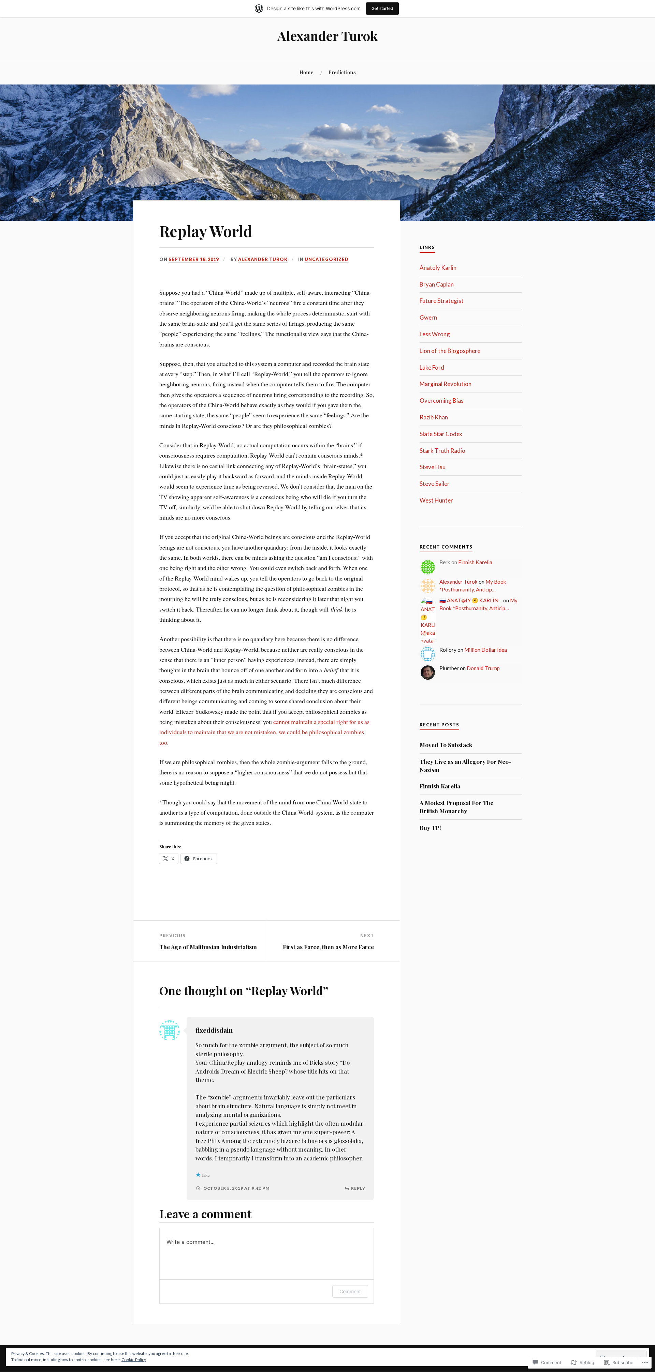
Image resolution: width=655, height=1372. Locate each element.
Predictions (342, 72)
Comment (350, 1291)
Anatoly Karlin (438, 267)
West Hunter (436, 500)
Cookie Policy (133, 1359)
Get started (382, 8)
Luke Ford (432, 367)
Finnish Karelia (475, 562)
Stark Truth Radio (442, 450)
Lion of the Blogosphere (450, 350)
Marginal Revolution (445, 383)
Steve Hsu (433, 467)
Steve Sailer (435, 483)
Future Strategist (442, 300)
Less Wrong (435, 334)
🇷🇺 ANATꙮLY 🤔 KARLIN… (470, 600)
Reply (358, 1188)
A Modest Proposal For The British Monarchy (456, 807)
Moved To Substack (446, 745)
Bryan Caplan (437, 284)
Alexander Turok (327, 35)
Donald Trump (483, 668)
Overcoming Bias (442, 400)
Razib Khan (434, 417)
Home (307, 72)
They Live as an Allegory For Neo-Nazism (465, 765)
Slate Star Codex (441, 433)
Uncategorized (327, 259)
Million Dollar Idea (485, 650)
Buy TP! (430, 827)
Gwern (428, 317)
